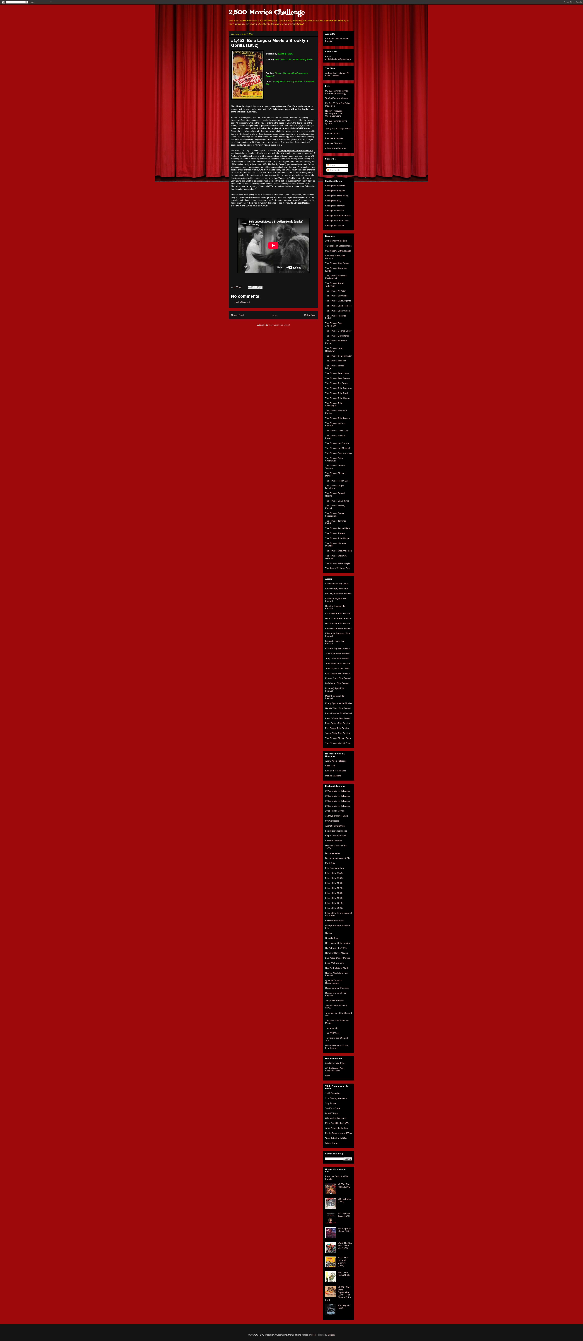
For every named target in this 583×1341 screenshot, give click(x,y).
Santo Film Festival (334, 1000)
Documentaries (332, 853)
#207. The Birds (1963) (344, 1273)
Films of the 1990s (334, 898)
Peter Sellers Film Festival (337, 723)
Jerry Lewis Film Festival (337, 658)
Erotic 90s (330, 863)
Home (274, 315)
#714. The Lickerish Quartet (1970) (343, 1261)
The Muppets (331, 1028)
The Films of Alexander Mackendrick (336, 276)
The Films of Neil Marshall (337, 448)
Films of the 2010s (334, 903)
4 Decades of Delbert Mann (338, 246)
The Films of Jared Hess (337, 373)
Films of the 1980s (334, 893)
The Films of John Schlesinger (334, 404)
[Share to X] (255, 287)
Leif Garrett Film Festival (337, 683)
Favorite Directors (333, 143)
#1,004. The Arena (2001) (344, 1185)
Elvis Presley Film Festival (337, 648)
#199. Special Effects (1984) (344, 1229)
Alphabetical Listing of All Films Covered (337, 74)
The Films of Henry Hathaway (334, 349)
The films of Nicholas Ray (337, 568)
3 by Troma (330, 1103)
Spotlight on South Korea (337, 220)
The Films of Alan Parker (337, 263)
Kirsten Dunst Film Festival (338, 678)
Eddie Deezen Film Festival (338, 628)
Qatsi (327, 1075)
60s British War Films (335, 1063)
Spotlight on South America (338, 215)
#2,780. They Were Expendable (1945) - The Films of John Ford (338, 1293)
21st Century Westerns (336, 1098)
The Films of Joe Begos (336, 383)
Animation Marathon (335, 826)
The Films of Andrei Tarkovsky (334, 284)
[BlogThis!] (252, 287)
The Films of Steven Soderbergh (334, 514)
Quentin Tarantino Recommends (333, 981)
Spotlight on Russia (334, 210)
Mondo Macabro (333, 775)
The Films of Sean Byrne (337, 501)
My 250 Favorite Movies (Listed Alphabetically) (336, 92)
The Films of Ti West (335, 533)
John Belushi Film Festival (337, 663)
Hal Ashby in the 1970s (336, 948)
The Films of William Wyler (338, 563)
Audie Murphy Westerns (336, 588)
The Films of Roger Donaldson (334, 486)
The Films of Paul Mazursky (338, 453)
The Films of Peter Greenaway (334, 459)
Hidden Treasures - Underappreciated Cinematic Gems (334, 113)
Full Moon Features (334, 920)
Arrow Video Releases (335, 761)
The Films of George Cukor (338, 331)
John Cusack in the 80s (336, 1128)
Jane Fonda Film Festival (337, 653)
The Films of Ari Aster (335, 291)
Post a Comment (242, 302)
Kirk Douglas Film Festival (337, 673)
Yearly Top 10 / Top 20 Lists (338, 128)
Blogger (331, 1335)
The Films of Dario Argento (338, 301)
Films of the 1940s (334, 873)
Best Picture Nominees (336, 831)
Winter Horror (331, 1143)
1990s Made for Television (337, 801)
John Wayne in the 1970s (337, 668)
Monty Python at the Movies (338, 703)
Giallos (328, 933)
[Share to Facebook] (258, 287)
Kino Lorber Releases (335, 770)
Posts (332, 165)
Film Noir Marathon (334, 868)
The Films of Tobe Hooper (337, 538)
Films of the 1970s (334, 888)
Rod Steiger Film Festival (337, 728)
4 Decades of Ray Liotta (336, 583)
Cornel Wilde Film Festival (337, 613)
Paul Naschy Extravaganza (338, 251)
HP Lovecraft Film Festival (337, 943)
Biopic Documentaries (335, 835)
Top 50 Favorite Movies (336, 98)
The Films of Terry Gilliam (337, 528)
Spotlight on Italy (333, 200)
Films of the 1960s (334, 883)
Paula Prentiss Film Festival (338, 713)
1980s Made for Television (337, 796)
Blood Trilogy (331, 1113)
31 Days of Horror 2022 (336, 816)
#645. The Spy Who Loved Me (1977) (345, 1245)
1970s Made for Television (337, 791)
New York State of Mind (336, 968)
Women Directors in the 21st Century (336, 1046)
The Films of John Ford (336, 393)
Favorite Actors (332, 133)
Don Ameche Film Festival (337, 623)
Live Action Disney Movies (337, 958)
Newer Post (237, 315)
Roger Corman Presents (337, 988)
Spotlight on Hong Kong (336, 195)
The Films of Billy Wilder (336, 295)
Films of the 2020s (334, 908)
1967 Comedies (332, 1093)
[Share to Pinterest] (261, 287)
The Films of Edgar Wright (337, 311)
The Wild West (332, 1033)
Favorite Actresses (334, 138)
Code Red (330, 765)
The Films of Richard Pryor (338, 738)
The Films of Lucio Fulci (336, 430)
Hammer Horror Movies (336, 953)
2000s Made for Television (337, 806)
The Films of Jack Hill (335, 360)
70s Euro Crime (332, 1108)
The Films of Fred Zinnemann (333, 324)
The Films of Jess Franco (337, 378)
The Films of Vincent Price (337, 743)
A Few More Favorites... (336, 148)
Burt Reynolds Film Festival (338, 593)
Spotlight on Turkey (334, 225)
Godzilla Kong (332, 938)
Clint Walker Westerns (335, 1118)
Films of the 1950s (334, 878)
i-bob (313, 1335)
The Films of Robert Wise (337, 481)
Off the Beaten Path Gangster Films (334, 1069)
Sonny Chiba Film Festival (337, 733)
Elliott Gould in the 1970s (337, 1123)
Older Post (309, 315)
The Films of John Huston (337, 398)
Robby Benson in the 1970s (338, 1133)
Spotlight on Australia (335, 185)
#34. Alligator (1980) (344, 1306)
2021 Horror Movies (334, 811)
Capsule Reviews (333, 840)
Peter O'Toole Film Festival (338, 718)
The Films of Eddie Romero (338, 306)
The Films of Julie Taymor (337, 418)
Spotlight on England (335, 190)
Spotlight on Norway (334, 205)
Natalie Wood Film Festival (338, 708)
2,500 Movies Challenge (267, 12)
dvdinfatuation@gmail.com (338, 59)
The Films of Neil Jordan (337, 443)
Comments (334, 170)
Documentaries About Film (338, 858)
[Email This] (249, 287)
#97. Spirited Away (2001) (344, 1214)
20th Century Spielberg (336, 241)
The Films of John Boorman (338, 388)
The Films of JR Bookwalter (338, 356)
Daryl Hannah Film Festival (338, 618)
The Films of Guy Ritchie (337, 336)
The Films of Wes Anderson (338, 551)
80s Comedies (332, 821)
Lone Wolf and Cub (334, 963)
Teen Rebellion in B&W (336, 1138)
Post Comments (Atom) (279, 325)
